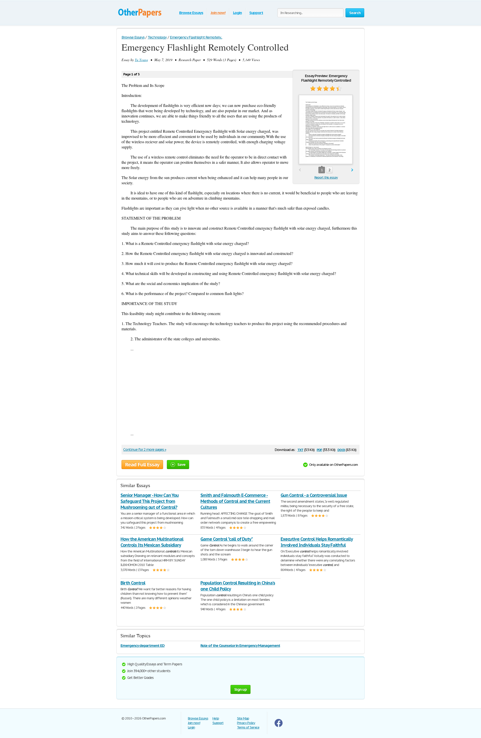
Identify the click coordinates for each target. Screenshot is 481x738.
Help (215, 718)
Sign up (240, 689)
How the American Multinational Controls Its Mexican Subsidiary (152, 542)
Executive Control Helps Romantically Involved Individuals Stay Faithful (317, 542)
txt (300, 449)
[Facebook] (279, 726)
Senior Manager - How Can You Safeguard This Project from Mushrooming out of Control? (150, 501)
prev (300, 170)
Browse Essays (191, 12)
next (352, 170)
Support (256, 12)
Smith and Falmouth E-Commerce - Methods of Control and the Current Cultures (235, 501)
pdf (319, 449)
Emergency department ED (143, 645)
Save (181, 464)
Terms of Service (248, 727)
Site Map (243, 718)
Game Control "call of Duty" (226, 539)
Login (237, 12)
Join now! (218, 12)
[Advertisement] (240, 391)
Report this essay (326, 177)
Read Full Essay (142, 464)
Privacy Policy (246, 723)
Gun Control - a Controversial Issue (314, 495)
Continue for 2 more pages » (144, 449)
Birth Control (133, 583)
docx (341, 449)
